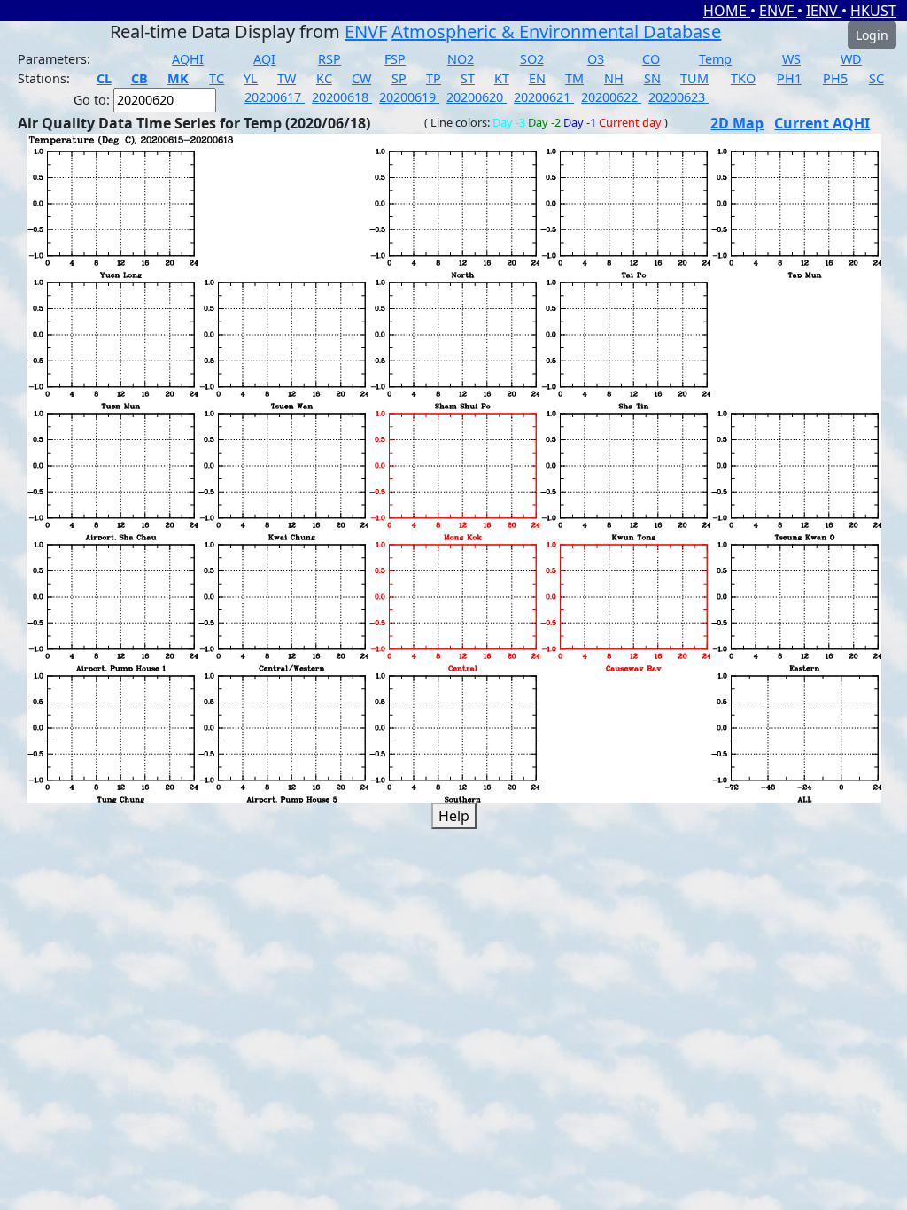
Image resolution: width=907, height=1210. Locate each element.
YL (251, 78)
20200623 (678, 97)
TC (216, 78)
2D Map (737, 123)
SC (876, 78)
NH (614, 78)
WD (851, 58)
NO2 (460, 58)
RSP (329, 58)
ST (468, 78)
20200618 (342, 97)
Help (453, 816)
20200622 (611, 97)
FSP (395, 58)
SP (399, 78)
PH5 (835, 78)
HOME (726, 10)
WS (791, 58)
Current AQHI (822, 123)
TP (433, 78)
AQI (264, 58)
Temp (715, 58)
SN (652, 78)
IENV (823, 10)
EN (537, 78)
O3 (595, 58)
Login (872, 35)
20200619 (409, 97)
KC (324, 78)
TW (286, 78)
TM (574, 78)
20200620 (476, 97)
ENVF (778, 10)
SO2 (532, 58)
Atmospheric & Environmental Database (556, 31)
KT (501, 78)
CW (361, 78)
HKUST (873, 10)
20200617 (274, 97)
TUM (694, 78)
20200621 (544, 97)
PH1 (789, 78)
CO (651, 58)
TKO (743, 78)
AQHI (188, 58)
